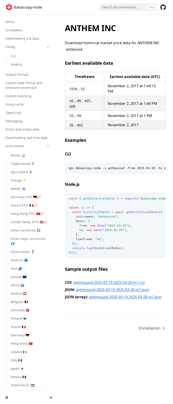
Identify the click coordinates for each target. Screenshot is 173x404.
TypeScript (13, 112)
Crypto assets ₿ (22, 163)
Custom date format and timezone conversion (23, 85)
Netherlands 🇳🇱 (22, 385)
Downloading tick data (22, 38)
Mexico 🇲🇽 (18, 377)
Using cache (14, 104)
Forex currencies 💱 (26, 230)
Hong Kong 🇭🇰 (21, 343)
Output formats (17, 74)
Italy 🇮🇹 (16, 360)
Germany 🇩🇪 (20, 335)
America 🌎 (19, 260)
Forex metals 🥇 (23, 252)
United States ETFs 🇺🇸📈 (29, 222)
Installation (14, 30)
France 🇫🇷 (18, 327)
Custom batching (18, 96)
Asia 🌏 (16, 268)
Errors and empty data (22, 129)
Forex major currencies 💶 (28, 241)
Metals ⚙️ (18, 188)
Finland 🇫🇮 (19, 318)
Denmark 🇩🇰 (20, 310)
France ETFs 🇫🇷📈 (24, 205)
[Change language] (25, 397)
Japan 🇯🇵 (17, 368)
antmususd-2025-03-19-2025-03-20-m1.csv (109, 282)
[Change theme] (51, 397)
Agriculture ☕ (22, 172)
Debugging (14, 121)
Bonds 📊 (18, 155)
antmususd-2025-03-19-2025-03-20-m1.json (112, 289)
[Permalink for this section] (116, 63)
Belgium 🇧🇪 (19, 302)
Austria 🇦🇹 (18, 293)
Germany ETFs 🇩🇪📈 (26, 197)
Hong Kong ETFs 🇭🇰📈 (27, 213)
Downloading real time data (26, 137)
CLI (13, 56)
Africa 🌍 (17, 285)
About (9, 22)
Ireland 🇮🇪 (19, 352)
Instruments (14, 146)
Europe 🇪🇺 (18, 277)
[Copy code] (160, 168)
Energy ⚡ (18, 180)
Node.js (16, 64)
